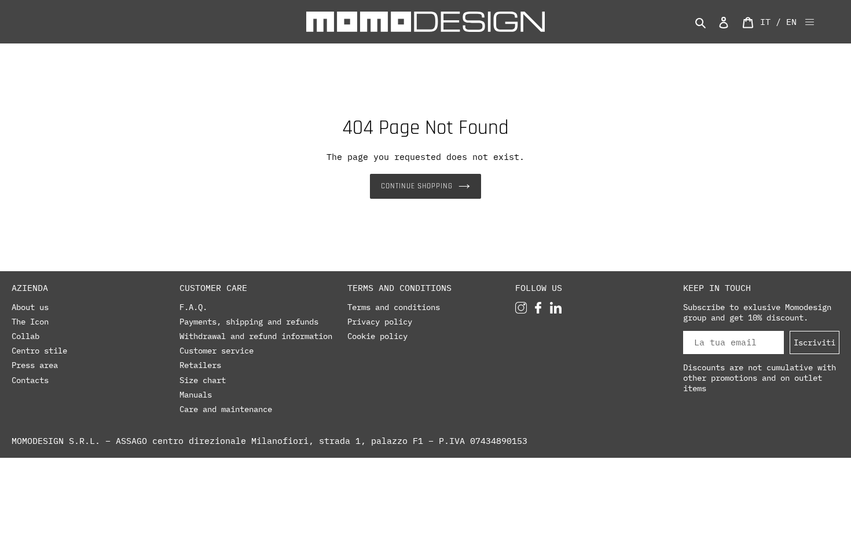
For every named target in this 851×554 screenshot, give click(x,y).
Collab (25, 336)
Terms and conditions (393, 307)
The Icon (30, 321)
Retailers (200, 365)
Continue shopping (417, 186)
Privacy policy (379, 321)
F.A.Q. (193, 307)
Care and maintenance (225, 409)
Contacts (30, 380)
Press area (35, 365)
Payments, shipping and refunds (248, 321)
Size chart (202, 380)
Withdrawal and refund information (255, 336)
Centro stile (39, 350)
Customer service (216, 350)
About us (30, 307)
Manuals (195, 394)
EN (791, 21)
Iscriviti (814, 342)
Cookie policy (377, 336)
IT (765, 21)
